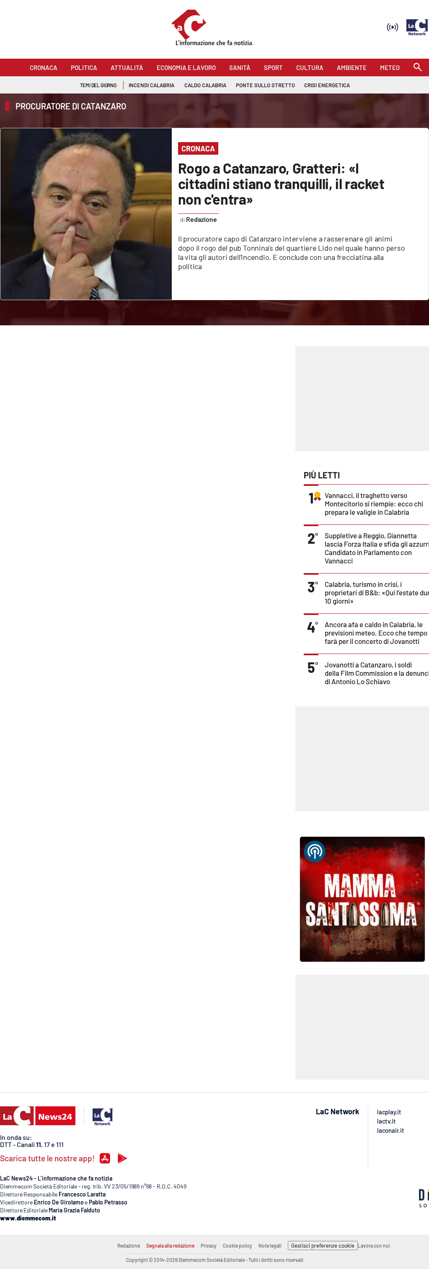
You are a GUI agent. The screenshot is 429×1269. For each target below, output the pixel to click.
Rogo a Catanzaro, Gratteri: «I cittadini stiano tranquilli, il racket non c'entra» (281, 183)
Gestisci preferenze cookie (322, 1245)
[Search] (417, 68)
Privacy (209, 1245)
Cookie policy (237, 1245)
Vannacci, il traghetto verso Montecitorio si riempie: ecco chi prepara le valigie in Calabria (374, 503)
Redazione (128, 1245)
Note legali (270, 1245)
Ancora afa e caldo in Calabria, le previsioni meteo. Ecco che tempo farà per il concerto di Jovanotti (376, 632)
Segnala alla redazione (170, 1245)
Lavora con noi (374, 1245)
